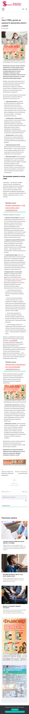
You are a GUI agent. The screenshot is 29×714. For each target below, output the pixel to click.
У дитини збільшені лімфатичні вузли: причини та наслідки (13, 542)
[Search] (26, 9)
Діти (2, 17)
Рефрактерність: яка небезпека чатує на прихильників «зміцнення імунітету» (15, 366)
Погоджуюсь (15, 709)
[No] (27, 709)
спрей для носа (15, 279)
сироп (13, 340)
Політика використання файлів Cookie (15, 711)
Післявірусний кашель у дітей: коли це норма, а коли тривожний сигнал (15, 207)
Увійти (25, 491)
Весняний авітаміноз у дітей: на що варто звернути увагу (13, 575)
